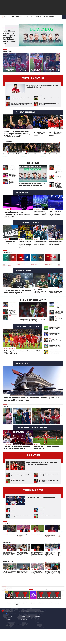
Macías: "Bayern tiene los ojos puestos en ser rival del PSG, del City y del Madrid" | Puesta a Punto (49, 474)
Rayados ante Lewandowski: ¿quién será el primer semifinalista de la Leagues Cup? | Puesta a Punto (51, 554)
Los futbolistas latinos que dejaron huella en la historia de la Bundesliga (49, 481)
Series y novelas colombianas (39, 611)
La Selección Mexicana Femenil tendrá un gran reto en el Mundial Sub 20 (55, 346)
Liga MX (12, 16)
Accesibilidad (8, 619)
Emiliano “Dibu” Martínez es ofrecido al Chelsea (48, 515)
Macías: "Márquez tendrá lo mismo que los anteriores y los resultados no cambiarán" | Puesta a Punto (37, 554)
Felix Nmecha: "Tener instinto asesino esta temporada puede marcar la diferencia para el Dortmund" (21, 474)
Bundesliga (26, 16)
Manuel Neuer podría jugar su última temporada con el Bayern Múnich (49, 104)
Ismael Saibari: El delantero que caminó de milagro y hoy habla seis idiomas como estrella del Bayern (21, 104)
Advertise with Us (24, 610)
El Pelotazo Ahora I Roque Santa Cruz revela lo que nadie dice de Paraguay (23, 572)
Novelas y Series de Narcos (39, 614)
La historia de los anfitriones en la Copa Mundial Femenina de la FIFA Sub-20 (55, 340)
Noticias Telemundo (24, 619)
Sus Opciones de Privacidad (12, 613)
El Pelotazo (51, 16)
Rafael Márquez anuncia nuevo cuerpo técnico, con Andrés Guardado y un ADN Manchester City (30, 167)
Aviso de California (9, 614)
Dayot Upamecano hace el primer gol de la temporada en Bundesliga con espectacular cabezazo (41, 463)
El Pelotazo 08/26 (36, 533)
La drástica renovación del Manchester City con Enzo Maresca (21, 509)
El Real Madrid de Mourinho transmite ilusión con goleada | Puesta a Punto (22, 553)
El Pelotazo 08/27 (9, 533)
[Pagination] (59, 142)
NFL (41, 16)
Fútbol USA (36, 16)
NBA (44, 16)
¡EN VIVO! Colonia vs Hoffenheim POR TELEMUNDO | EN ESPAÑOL (22, 262)
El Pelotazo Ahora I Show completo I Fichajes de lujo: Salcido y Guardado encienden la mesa (51, 572)
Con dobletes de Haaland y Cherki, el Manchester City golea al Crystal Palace (12, 154)
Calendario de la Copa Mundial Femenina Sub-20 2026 (54, 328)
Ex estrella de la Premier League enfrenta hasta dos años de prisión (48, 509)
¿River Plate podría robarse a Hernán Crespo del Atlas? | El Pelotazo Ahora (22, 534)
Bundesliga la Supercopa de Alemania (18, 480)
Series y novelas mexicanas (39, 613)
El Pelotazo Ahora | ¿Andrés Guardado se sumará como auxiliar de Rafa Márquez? (37, 572)
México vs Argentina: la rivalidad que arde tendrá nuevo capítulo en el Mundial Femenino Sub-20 (55, 352)
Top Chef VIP (23, 614)
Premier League (19, 16)
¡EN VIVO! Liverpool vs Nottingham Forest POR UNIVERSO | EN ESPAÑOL (9, 263)
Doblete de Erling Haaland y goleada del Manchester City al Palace (29, 154)
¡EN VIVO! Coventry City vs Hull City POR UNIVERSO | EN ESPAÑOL (37, 262)
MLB (47, 16)
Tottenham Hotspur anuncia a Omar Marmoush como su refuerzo (41, 498)
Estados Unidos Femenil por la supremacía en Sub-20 (54, 334)
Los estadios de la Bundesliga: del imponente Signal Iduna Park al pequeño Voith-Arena (20, 97)
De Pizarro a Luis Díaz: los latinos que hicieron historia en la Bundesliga (49, 97)
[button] (33, 173)
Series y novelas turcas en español (40, 610)
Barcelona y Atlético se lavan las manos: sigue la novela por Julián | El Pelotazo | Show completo (51, 534)
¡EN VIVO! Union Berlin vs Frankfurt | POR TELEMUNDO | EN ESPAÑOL (51, 262)
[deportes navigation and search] (64, 17)
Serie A (31, 16)
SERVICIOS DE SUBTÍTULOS (25, 611)
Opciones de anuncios (9, 610)
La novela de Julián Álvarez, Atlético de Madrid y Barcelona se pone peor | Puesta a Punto (9, 553)
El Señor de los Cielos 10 (25, 616)
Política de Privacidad (9, 611)
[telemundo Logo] (3, 611)
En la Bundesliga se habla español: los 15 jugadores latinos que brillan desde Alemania (42, 86)
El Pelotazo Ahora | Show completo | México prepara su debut (9, 572)
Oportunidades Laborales (25, 613)
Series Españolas (37, 616)
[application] (33, 173)
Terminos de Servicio (9, 616)
